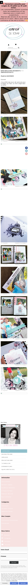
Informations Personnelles (9, 520)
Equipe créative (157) (8, 469)
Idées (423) (4, 457)
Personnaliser (5, 583)
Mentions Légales (6, 484)
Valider (14, 562)
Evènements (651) (6, 466)
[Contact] (26, 153)
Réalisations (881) (7, 460)
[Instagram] (26, 151)
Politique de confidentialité (11, 580)
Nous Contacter (6, 496)
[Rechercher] (18, 47)
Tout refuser (14, 583)
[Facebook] (26, 148)
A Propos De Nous (6, 490)
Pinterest (5, 541)
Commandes (5, 523)
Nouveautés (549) (6, 454)
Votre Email (5, 549)
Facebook (5, 535)
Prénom (3, 556)
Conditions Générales (8, 487)
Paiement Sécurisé (7, 493)
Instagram (6, 538)
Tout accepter (23, 583)
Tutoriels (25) (5, 463)
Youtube (5, 544)
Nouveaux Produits (7, 508)
